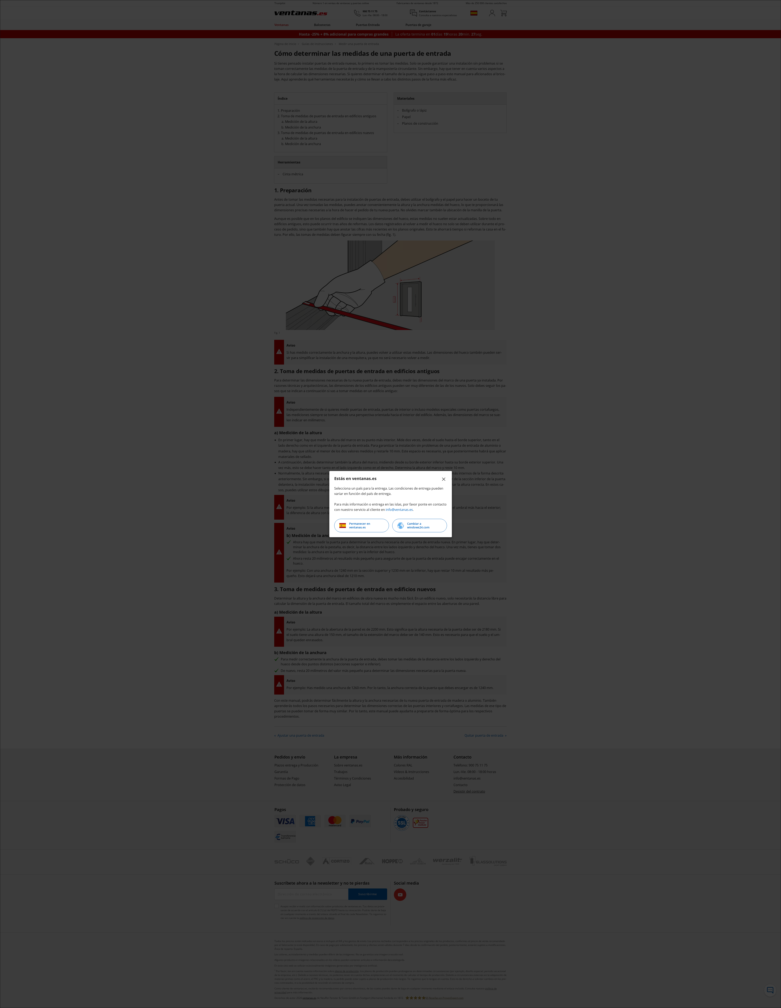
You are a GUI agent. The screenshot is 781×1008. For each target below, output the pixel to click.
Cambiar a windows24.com (418, 525)
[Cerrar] (443, 479)
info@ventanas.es (399, 509)
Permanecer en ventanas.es (359, 525)
